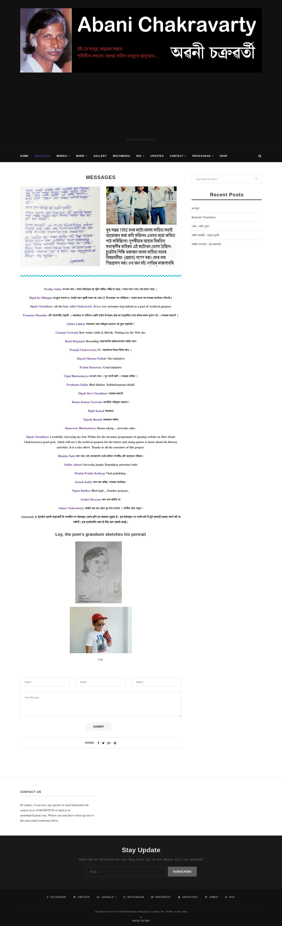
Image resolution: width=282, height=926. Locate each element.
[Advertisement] (141, 105)
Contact (176, 156)
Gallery (100, 156)
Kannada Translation (204, 217)
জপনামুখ (195, 208)
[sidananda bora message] (141, 226)
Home (24, 156)
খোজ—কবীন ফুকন (200, 226)
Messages (42, 156)
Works (62, 156)
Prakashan (201, 156)
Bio (138, 156)
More (80, 156)
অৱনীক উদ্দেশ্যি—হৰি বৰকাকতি (206, 244)
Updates (157, 156)
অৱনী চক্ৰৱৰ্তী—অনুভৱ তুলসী (205, 235)
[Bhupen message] (60, 226)
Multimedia (121, 156)
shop (223, 156)
